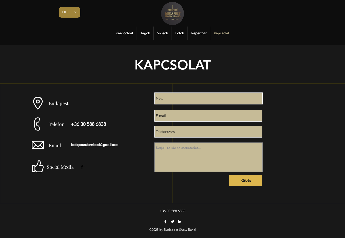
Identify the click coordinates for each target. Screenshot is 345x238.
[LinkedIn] (179, 221)
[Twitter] (172, 221)
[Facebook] (82, 167)
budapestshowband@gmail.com (95, 145)
